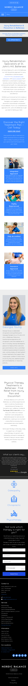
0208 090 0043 (14, 131)
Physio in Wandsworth (7, 617)
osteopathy (6, 78)
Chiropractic (14, 505)
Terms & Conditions (13, 677)
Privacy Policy (13, 682)
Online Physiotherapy (7, 619)
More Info (14, 367)
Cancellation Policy (6, 637)
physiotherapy (8, 76)
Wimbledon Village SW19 (8, 650)
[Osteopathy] (14, 487)
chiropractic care (18, 76)
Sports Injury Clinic (6, 621)
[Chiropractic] (14, 502)
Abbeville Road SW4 (6, 648)
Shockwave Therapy (6, 607)
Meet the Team (5, 631)
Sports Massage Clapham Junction (10, 611)
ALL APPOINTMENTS (14, 40)
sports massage (17, 78)
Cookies (13, 680)
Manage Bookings (6, 625)
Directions (4, 594)
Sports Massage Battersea (8, 609)
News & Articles (5, 635)
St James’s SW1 (5, 651)
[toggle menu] (2, 14)
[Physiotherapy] (14, 516)
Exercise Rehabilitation (7, 623)
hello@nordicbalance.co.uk (10, 599)
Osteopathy (14, 490)
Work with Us (4, 633)
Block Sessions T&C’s (6, 639)
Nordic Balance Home (7, 641)
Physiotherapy (14, 520)
